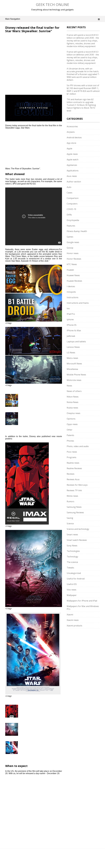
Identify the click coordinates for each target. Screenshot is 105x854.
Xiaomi (70, 614)
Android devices (74, 137)
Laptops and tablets (76, 341)
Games (70, 236)
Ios (68, 308)
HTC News (72, 264)
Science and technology (78, 529)
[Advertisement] (26, 50)
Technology (72, 556)
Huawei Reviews (74, 280)
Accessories (72, 126)
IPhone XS (71, 325)
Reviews (70, 473)
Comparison (72, 198)
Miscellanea (72, 369)
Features (71, 225)
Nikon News (72, 396)
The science (72, 562)
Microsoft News (74, 363)
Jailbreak (71, 336)
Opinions (71, 418)
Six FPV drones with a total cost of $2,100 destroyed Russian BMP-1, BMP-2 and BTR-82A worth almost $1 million (83, 89)
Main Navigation (12, 19)
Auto (69, 187)
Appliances (72, 165)
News (69, 385)
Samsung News (74, 507)
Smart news (72, 534)
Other (69, 429)
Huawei (70, 269)
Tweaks (70, 567)
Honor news (72, 253)
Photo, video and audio (78, 446)
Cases (69, 192)
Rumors (70, 501)
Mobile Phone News (76, 374)
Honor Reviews (74, 258)
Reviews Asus (73, 479)
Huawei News (73, 275)
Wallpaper (72, 595)
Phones (70, 440)
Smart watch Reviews (77, 540)
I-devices (71, 286)
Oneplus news (73, 413)
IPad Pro (71, 314)
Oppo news (72, 424)
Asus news (72, 176)
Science (70, 523)
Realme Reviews (74, 468)
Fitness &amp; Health (77, 231)
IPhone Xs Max (74, 330)
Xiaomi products (74, 625)
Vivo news (71, 589)
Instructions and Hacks (78, 303)
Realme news (73, 462)
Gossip (70, 247)
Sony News (72, 545)
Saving (70, 518)
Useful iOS (72, 584)
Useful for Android (76, 578)
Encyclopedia (73, 220)
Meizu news (72, 358)
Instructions (72, 297)
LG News (71, 352)
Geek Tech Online (52, 4)
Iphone (70, 319)
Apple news (72, 154)
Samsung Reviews (75, 512)
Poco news (72, 451)
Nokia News (72, 402)
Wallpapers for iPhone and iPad (82, 600)
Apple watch (72, 159)
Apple (69, 148)
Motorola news (74, 380)
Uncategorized (74, 573)
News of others (74, 391)
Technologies (73, 551)
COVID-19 (71, 209)
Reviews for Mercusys (77, 484)
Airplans (71, 132)
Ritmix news (72, 496)
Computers (72, 203)
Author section (74, 181)
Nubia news (72, 407)
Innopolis (71, 291)
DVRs (69, 214)
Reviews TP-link (74, 490)
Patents (70, 435)
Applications (72, 170)
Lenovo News (73, 347)
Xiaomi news (73, 620)
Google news (73, 242)
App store (71, 143)
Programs (71, 457)
